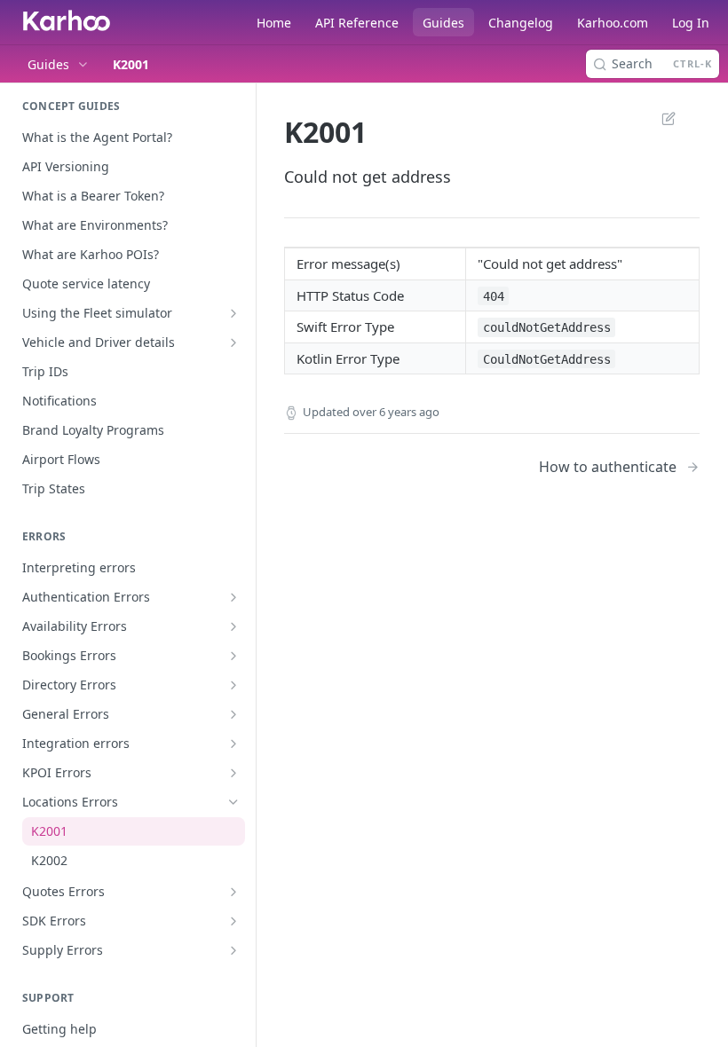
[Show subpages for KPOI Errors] (233, 773)
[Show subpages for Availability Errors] (233, 626)
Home (274, 22)
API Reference (357, 22)
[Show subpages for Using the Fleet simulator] (233, 313)
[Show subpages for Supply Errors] (233, 950)
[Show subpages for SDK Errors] (233, 921)
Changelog (520, 22)
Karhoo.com (612, 22)
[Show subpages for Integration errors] (233, 743)
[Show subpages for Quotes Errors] (233, 892)
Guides (443, 22)
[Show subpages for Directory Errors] (233, 685)
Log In (690, 22)
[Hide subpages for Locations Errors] (233, 802)
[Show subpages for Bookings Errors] (233, 656)
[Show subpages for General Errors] (233, 714)
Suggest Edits (659, 118)
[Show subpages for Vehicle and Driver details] (233, 342)
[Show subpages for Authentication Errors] (233, 597)
